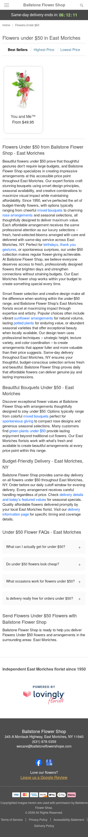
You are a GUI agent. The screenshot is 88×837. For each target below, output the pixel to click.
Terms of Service (12, 819)
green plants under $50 (27, 430)
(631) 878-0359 (44, 741)
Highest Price (44, 49)
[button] (77, 826)
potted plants (24, 322)
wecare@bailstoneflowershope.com (44, 746)
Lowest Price (70, 49)
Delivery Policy (44, 825)
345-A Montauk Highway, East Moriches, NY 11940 (44, 736)
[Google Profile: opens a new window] (49, 762)
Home (6, 25)
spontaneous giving (17, 420)
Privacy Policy (38, 819)
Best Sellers (18, 49)
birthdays (51, 244)
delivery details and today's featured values (42, 497)
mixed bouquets (50, 210)
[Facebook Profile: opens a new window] (38, 762)
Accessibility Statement (69, 819)
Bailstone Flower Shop (44, 5)
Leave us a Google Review (44, 777)
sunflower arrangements (33, 317)
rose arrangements (17, 214)
